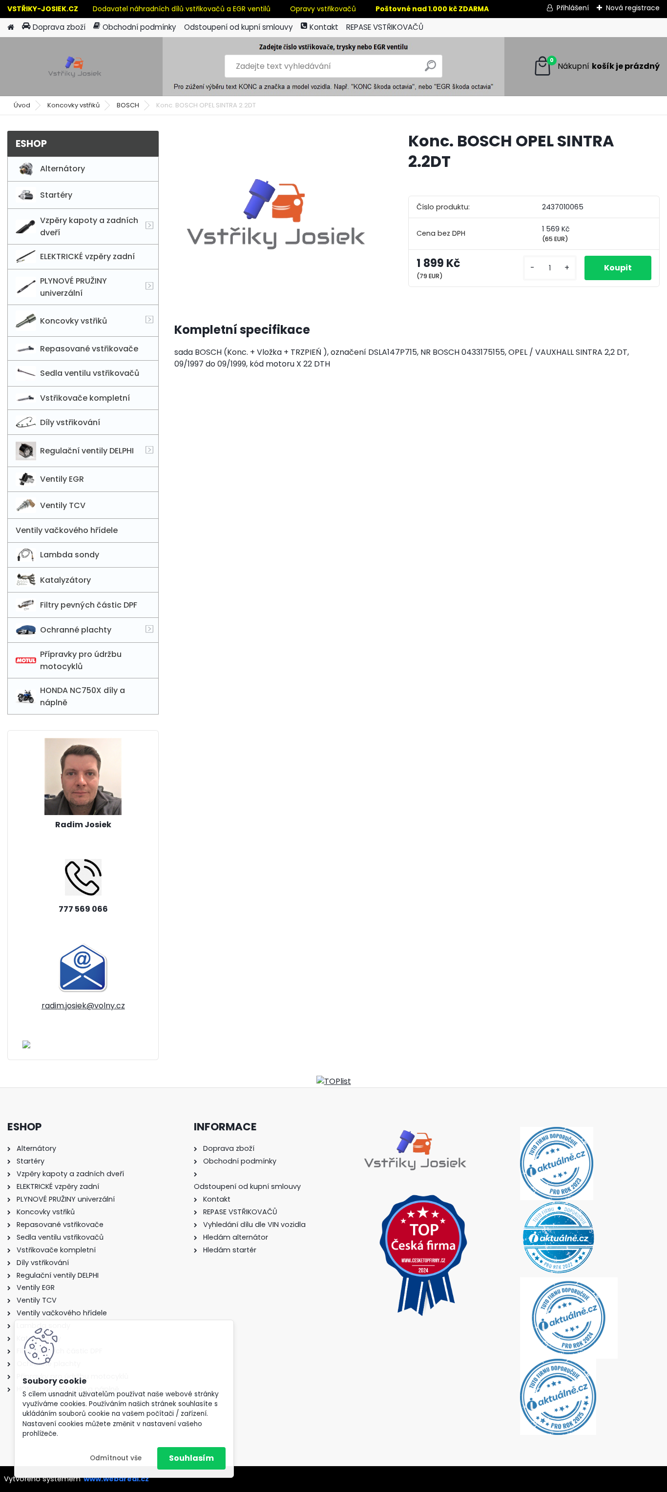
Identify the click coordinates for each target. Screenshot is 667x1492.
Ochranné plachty (75, 629)
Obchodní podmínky (139, 27)
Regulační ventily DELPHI (87, 450)
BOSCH (128, 105)
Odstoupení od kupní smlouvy (238, 27)
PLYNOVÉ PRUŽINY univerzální (73, 287)
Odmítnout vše (116, 1458)
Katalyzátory (65, 580)
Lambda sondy (69, 554)
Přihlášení (573, 8)
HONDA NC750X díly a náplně (82, 696)
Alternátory (62, 168)
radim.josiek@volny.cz (83, 1005)
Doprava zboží (59, 27)
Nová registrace (633, 8)
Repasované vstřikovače (89, 348)
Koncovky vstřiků (73, 105)
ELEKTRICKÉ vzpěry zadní (87, 256)
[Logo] (74, 66)
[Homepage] (10, 27)
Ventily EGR (62, 479)
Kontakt (324, 27)
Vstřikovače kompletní (85, 398)
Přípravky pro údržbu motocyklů (81, 660)
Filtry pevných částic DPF (88, 605)
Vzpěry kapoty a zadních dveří (89, 226)
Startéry (56, 195)
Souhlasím (191, 1458)
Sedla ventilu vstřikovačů (89, 373)
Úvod (22, 105)
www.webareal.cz (116, 1479)
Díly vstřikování (70, 422)
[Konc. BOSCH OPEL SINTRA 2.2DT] (275, 213)
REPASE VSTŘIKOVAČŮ (384, 27)
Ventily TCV (62, 505)
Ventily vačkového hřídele (67, 530)
